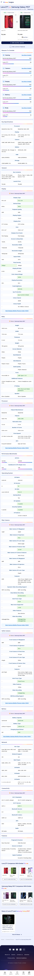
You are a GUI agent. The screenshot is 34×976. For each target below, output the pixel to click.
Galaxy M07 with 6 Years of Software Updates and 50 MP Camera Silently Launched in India (7, 927)
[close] (16, 15)
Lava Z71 (3, 30)
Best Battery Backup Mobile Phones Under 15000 (17, 736)
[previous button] (3, 874)
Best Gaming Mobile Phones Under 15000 (17, 448)
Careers (13, 954)
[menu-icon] (2, 2)
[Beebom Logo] (8, 2)
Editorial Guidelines (21, 958)
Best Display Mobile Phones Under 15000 (17, 310)
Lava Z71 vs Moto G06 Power (10, 879)
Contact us (20, 954)
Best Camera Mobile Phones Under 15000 (17, 625)
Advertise (26, 954)
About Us (7, 954)
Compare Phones (10, 939)
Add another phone (17, 43)
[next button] (30, 874)
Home (2, 939)
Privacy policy (11, 958)
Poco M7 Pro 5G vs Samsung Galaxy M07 (10, 904)
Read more (30, 9)
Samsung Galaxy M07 (23, 30)
